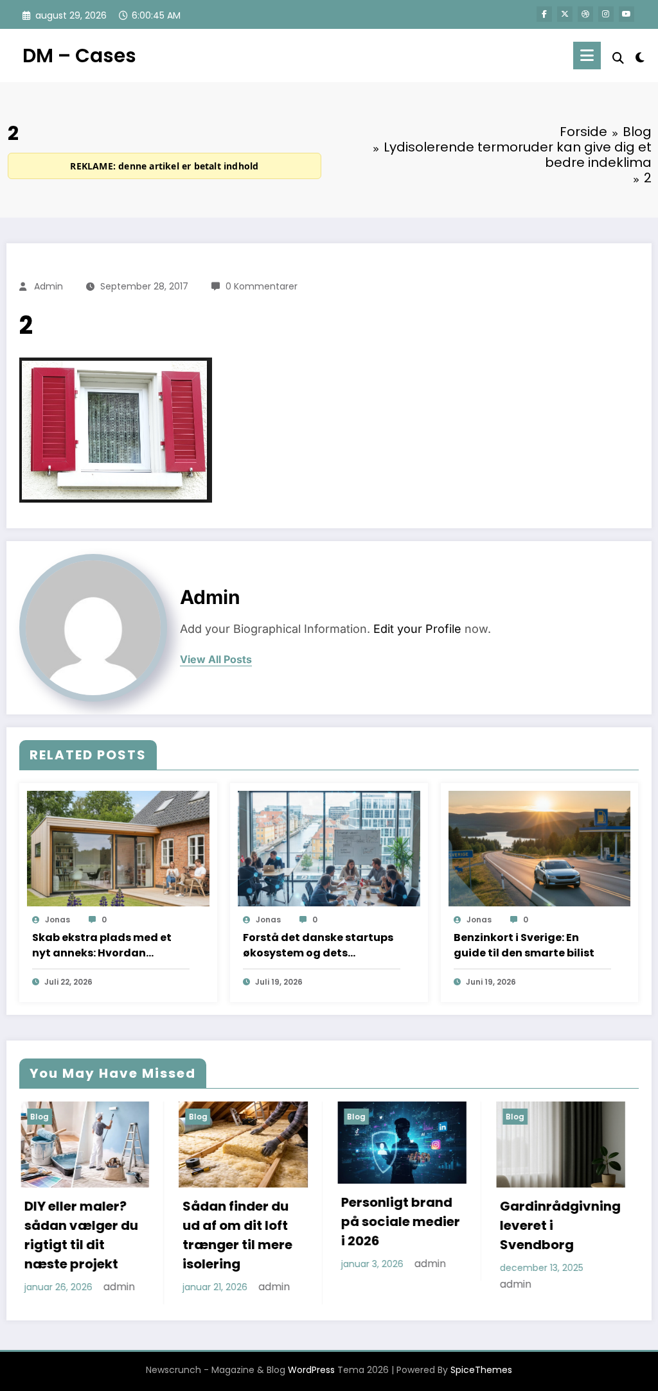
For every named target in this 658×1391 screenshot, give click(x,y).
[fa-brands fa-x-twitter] (565, 14)
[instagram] (606, 14)
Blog (67, 1116)
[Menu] (587, 55)
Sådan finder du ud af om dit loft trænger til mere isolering (108, 1235)
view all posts (216, 659)
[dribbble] (585, 14)
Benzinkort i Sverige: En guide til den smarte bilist (524, 945)
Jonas (57, 919)
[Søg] (618, 58)
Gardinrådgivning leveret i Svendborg (429, 1225)
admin (48, 286)
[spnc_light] (640, 56)
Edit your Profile (417, 628)
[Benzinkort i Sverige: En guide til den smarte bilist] (540, 848)
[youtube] (626, 14)
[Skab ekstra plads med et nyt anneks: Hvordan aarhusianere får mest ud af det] (118, 848)
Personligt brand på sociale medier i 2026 (270, 1221)
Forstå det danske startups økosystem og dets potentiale (318, 945)
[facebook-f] (544, 14)
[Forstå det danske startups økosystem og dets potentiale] (329, 848)
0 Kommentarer (262, 286)
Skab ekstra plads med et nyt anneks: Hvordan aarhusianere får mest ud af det (109, 945)
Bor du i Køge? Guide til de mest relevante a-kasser (583, 1235)
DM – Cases (79, 55)
